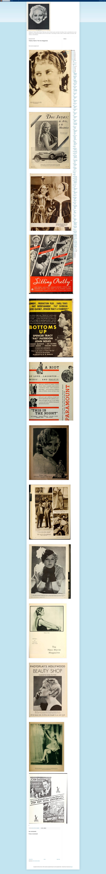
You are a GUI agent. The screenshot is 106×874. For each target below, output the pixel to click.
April (74, 71)
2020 (73, 54)
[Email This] (41, 828)
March (74, 248)
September (74, 64)
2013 (73, 255)
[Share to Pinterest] (45, 828)
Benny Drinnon (67, 51)
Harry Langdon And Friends (74, 215)
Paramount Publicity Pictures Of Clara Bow (75, 81)
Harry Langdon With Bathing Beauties (74, 211)
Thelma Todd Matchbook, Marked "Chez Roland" (75, 207)
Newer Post (30, 859)
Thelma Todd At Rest (75, 103)
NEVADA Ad (74, 184)
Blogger (71, 866)
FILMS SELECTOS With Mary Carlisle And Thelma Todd (75, 132)
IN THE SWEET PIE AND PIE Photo (75, 188)
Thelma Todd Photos (75, 153)
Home (45, 859)
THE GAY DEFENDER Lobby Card (75, 164)
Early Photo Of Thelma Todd (75, 110)
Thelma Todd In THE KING (75, 94)
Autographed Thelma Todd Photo (75, 149)
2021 (73, 53)
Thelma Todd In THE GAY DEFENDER (75, 90)
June (74, 68)
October (74, 62)
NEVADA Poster (74, 172)
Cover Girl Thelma (74, 186)
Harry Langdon (74, 229)
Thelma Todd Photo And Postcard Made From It (75, 157)
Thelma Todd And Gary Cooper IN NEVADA (75, 181)
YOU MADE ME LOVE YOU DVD (75, 246)
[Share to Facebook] (44, 828)
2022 (73, 51)
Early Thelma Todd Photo (75, 151)
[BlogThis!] (42, 828)
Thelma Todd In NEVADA (75, 177)
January (74, 251)
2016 (73, 59)
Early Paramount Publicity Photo (75, 97)
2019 (73, 55)
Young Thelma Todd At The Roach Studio (75, 161)
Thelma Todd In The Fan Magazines (75, 242)
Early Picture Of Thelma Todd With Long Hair (75, 235)
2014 (73, 254)
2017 (73, 58)
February (74, 250)
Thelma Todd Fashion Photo (75, 84)
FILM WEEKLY (75, 244)
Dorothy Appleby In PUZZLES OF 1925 (75, 73)
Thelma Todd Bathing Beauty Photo (75, 77)
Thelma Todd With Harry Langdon (75, 227)
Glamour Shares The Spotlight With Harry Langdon (75, 223)
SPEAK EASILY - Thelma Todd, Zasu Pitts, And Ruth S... (75, 143)
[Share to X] (43, 828)
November (74, 60)
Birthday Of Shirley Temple (74, 127)
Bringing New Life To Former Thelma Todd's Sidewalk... (75, 137)
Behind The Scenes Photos (74, 203)
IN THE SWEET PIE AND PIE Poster (75, 192)
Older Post (58, 859)
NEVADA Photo (74, 146)
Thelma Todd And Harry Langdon (75, 232)
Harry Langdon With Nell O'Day (74, 219)
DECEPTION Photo (75, 195)
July (73, 67)
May (73, 70)
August (74, 66)
